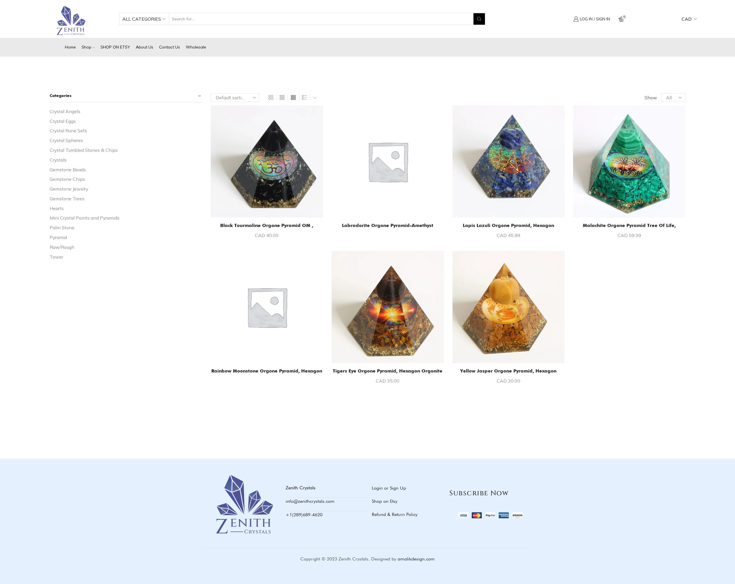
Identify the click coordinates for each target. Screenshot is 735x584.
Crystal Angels (65, 111)
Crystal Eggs (63, 121)
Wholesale (196, 47)
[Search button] (479, 19)
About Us (144, 47)
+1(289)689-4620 (304, 514)
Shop (86, 47)
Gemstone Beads (68, 169)
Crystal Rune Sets (68, 130)
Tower (56, 257)
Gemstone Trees (67, 198)
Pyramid (58, 237)
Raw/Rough (62, 247)
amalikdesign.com (416, 559)
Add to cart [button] (269, 208)
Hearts (57, 208)
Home (70, 47)
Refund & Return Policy (394, 514)
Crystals (58, 160)
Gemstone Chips (67, 179)
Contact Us (169, 47)
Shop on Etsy (384, 501)
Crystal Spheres (66, 140)
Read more (390, 208)
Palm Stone (62, 227)
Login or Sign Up (389, 488)
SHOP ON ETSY (115, 47)
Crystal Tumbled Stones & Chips (84, 150)
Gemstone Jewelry (69, 189)
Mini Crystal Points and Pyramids (84, 218)
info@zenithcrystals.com (310, 501)
